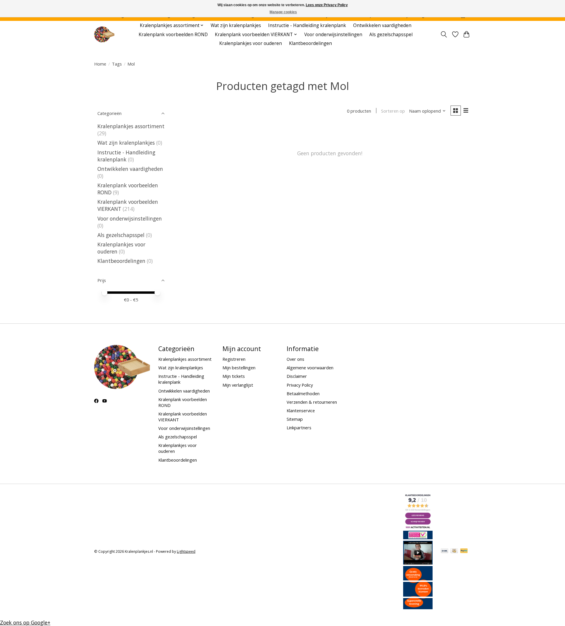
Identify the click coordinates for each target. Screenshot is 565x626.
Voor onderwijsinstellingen (333, 34)
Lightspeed (186, 551)
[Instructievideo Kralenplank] (418, 562)
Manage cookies (283, 12)
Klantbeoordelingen (310, 43)
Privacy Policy (300, 385)
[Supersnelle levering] (418, 607)
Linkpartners (299, 427)
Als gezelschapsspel (391, 34)
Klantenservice (301, 410)
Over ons (295, 359)
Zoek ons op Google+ (25, 622)
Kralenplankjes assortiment (130, 126)
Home (100, 64)
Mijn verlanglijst (237, 385)
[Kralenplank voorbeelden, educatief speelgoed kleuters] (104, 34)
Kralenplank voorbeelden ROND (173, 34)
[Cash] (454, 551)
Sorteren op (393, 111)
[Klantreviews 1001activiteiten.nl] (418, 527)
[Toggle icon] (444, 34)
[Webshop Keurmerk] (418, 537)
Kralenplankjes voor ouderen (250, 43)
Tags (117, 64)
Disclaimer (297, 376)
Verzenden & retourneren (312, 402)
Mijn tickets (233, 376)
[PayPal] (464, 551)
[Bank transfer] (444, 551)
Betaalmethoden (303, 393)
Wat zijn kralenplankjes (236, 25)
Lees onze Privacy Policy (327, 5)
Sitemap (295, 419)
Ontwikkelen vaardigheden (382, 25)
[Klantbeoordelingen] (418, 594)
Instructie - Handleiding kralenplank (307, 25)
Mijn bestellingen (238, 367)
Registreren (233, 359)
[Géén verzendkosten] (418, 578)
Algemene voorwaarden (310, 367)
